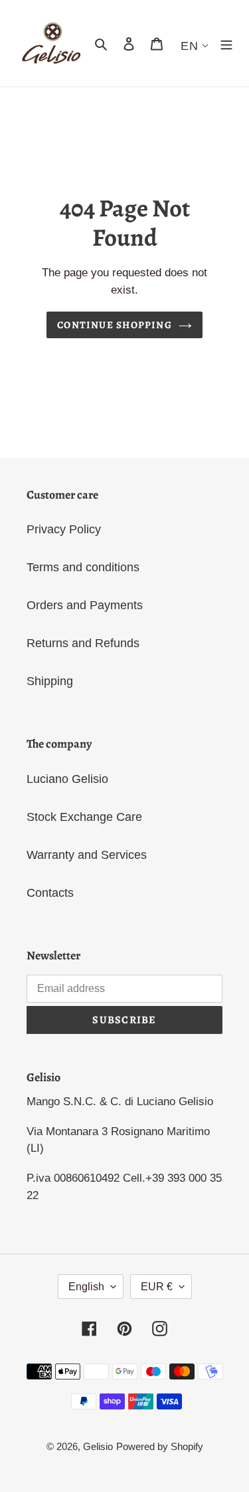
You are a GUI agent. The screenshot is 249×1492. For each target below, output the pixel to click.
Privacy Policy (64, 529)
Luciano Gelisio (67, 779)
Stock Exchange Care (84, 817)
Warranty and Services (87, 855)
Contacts (50, 892)
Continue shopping (114, 325)
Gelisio (98, 1446)
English (86, 1286)
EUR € (157, 1286)
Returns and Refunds (83, 643)
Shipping (50, 681)
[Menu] (226, 43)
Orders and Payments (85, 605)
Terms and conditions (83, 567)
